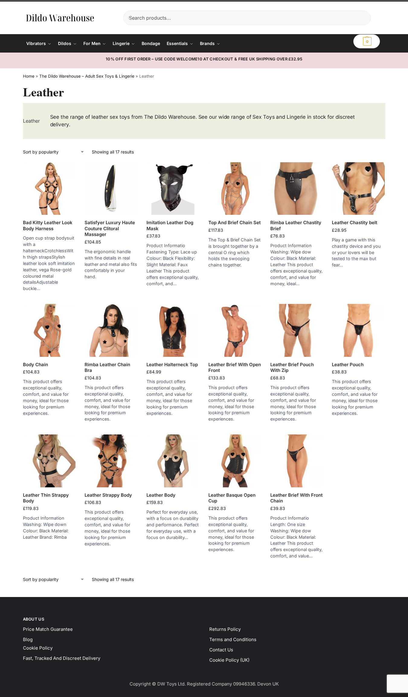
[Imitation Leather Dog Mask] (172, 188)
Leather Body (160, 495)
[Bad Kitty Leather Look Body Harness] (49, 188)
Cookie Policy (38, 648)
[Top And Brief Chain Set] (234, 188)
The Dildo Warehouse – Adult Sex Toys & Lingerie (86, 76)
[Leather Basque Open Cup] (234, 460)
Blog (28, 639)
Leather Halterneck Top (172, 364)
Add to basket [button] (111, 286)
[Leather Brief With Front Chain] (296, 460)
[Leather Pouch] (358, 330)
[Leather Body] (172, 460)
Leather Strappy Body (108, 495)
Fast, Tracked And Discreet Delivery (61, 658)
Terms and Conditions (232, 639)
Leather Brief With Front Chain (296, 498)
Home (28, 76)
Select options (296, 292)
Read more (49, 297)
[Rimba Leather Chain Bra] (111, 330)
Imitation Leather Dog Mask (169, 225)
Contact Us (221, 650)
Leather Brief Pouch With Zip (292, 367)
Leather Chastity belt (354, 222)
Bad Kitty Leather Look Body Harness (47, 225)
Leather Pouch (348, 364)
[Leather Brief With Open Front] (234, 330)
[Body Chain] (49, 330)
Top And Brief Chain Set (234, 222)
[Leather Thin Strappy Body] (49, 460)
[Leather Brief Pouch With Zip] (296, 330)
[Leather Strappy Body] (111, 460)
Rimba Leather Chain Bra (107, 367)
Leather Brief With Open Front (234, 367)
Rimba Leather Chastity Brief (295, 225)
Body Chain (35, 364)
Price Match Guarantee (48, 629)
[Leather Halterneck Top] (172, 330)
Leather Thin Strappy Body (46, 498)
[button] (366, 41)
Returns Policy (225, 629)
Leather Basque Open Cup (231, 498)
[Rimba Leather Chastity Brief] (296, 188)
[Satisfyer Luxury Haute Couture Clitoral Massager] (111, 188)
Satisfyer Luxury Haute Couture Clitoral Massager (110, 228)
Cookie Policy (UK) (229, 660)
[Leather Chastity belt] (358, 188)
